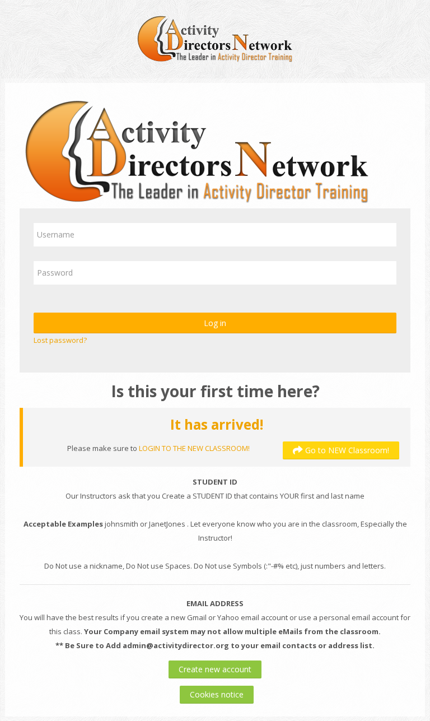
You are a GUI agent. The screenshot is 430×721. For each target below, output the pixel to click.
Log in (215, 323)
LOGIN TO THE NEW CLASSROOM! (194, 448)
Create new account (215, 669)
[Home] (215, 38)
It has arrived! (216, 424)
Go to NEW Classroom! (346, 450)
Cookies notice (217, 694)
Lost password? (60, 340)
